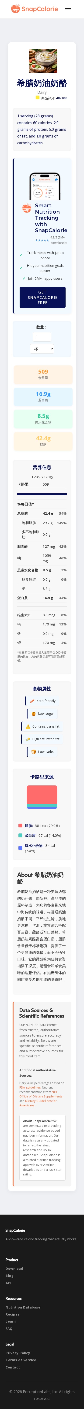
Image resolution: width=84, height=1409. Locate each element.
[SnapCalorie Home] (35, 8)
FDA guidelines (30, 1087)
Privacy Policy (18, 1353)
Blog (10, 1275)
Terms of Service (21, 1360)
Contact (13, 1367)
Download (14, 1268)
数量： (42, 327)
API (8, 1283)
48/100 (61, 98)
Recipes (13, 1314)
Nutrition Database (23, 1307)
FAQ (9, 1328)
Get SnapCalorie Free (43, 297)
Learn (11, 1321)
